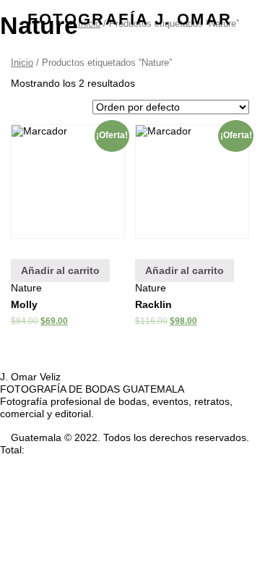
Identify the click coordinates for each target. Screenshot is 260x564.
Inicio (22, 62)
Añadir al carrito (60, 270)
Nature (26, 288)
